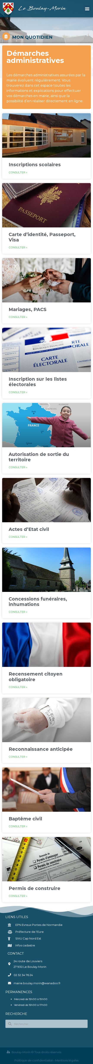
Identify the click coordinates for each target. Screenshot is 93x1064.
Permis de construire (34, 888)
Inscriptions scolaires (35, 164)
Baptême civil (25, 818)
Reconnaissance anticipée (41, 749)
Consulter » (18, 172)
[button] (87, 8)
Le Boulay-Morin (42, 8)
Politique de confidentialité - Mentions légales (46, 1060)
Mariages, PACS (27, 309)
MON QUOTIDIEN (32, 37)
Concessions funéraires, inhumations (38, 601)
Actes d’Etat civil (29, 529)
